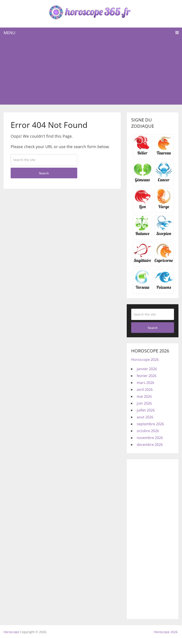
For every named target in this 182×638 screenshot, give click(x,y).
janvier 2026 (147, 368)
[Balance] (142, 235)
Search (44, 173)
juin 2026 (144, 403)
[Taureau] (163, 154)
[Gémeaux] (142, 181)
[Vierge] (163, 208)
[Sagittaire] (142, 261)
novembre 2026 (150, 437)
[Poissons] (163, 288)
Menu (9, 32)
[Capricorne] (163, 261)
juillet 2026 (146, 410)
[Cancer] (163, 181)
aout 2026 (145, 417)
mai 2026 (144, 396)
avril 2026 (145, 389)
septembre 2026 (150, 423)
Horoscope (11, 632)
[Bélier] (142, 154)
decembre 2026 (150, 444)
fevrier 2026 (146, 375)
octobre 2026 (148, 430)
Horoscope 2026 (145, 359)
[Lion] (142, 208)
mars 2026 (145, 382)
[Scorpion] (163, 235)
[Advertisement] (91, 71)
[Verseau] (142, 288)
